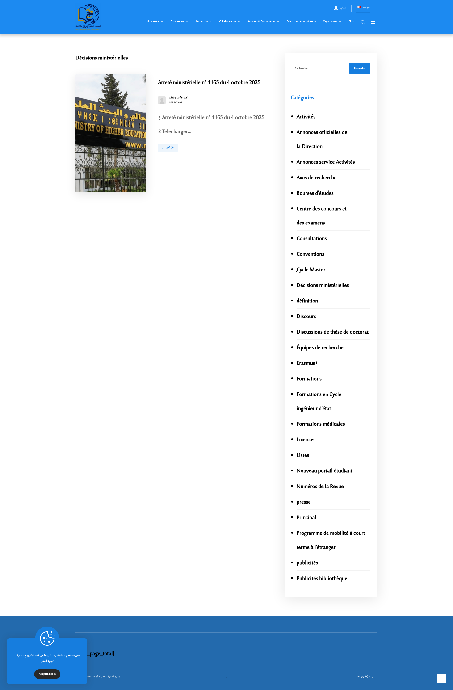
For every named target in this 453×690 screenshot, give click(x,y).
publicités (307, 563)
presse (304, 502)
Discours (306, 316)
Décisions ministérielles (323, 285)
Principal (306, 517)
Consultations (312, 238)
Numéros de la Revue (320, 486)
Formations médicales (321, 424)
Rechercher (360, 68)
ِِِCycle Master (311, 270)
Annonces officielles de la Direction (322, 139)
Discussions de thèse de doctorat (333, 332)
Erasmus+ (307, 363)
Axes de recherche (317, 178)
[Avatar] (162, 100)
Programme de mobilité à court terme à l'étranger (331, 540)
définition (307, 301)
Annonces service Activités (326, 162)
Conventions (310, 254)
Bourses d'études (315, 193)
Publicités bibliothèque (322, 578)
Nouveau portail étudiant (324, 471)
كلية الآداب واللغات (178, 98)
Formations (309, 379)
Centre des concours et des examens (322, 216)
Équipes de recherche (320, 347)
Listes (303, 455)
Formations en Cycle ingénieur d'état (319, 401)
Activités (306, 117)
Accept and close (47, 674)
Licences (306, 440)
